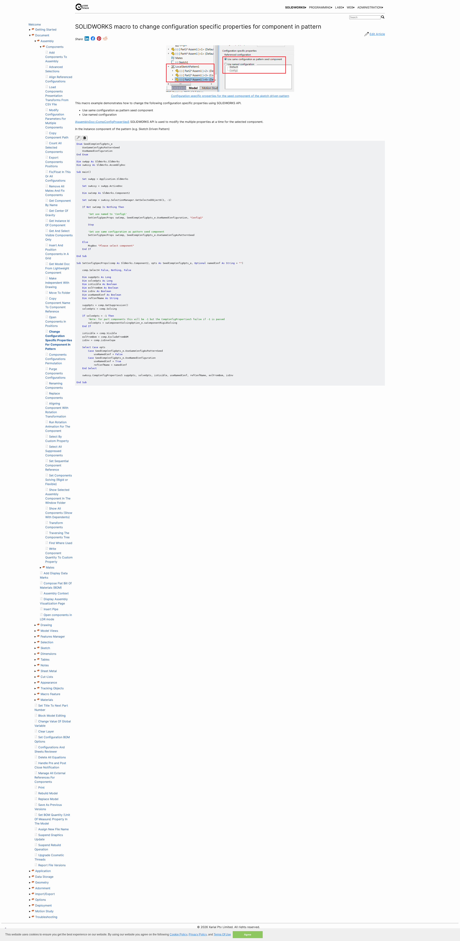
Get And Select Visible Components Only (59, 235)
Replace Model (48, 799)
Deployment (43, 905)
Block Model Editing (52, 715)
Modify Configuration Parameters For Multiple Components (55, 118)
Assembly (47, 41)
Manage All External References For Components (49, 777)
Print (41, 787)
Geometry (42, 882)
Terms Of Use (222, 934)
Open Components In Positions (55, 321)
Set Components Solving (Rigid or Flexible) (58, 480)
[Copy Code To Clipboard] (85, 138)
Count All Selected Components (54, 147)
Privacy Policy (198, 934)
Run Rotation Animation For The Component (57, 426)
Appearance (49, 682)
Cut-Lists (47, 677)
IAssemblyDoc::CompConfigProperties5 (102, 122)
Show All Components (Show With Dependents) (58, 513)
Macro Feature (50, 694)
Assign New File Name (53, 829)
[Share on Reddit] (105, 39)
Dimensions (48, 653)
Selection (47, 642)
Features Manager (53, 636)
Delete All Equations (52, 757)
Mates (50, 567)
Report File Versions (52, 865)
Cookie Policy (178, 934)
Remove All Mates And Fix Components (55, 190)
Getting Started (45, 29)
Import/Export (45, 894)
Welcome (34, 24)
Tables (45, 659)
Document (42, 35)
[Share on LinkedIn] (87, 39)
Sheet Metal (49, 671)
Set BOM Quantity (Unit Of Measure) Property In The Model (52, 819)
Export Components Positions (54, 162)
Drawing (46, 625)
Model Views (49, 630)
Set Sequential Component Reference (57, 465)
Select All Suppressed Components (54, 451)
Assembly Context (56, 593)
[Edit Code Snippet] (78, 138)
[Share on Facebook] (93, 39)
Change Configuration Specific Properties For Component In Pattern (58, 340)
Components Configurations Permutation (55, 359)
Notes (45, 665)
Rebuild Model (48, 793)
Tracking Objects (52, 688)
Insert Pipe (51, 609)
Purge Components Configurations (55, 373)
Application (43, 871)
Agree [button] (247, 934)
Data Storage (44, 876)
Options (40, 899)
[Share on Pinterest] (99, 39)
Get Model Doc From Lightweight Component (57, 268)
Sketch (45, 648)
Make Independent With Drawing (57, 283)
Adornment (42, 888)
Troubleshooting (46, 917)
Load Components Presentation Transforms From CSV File (56, 95)
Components (54, 47)
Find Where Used (60, 543)
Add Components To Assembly (56, 57)
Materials (47, 700)
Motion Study (44, 911)
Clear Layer (46, 731)
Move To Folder (59, 292)
